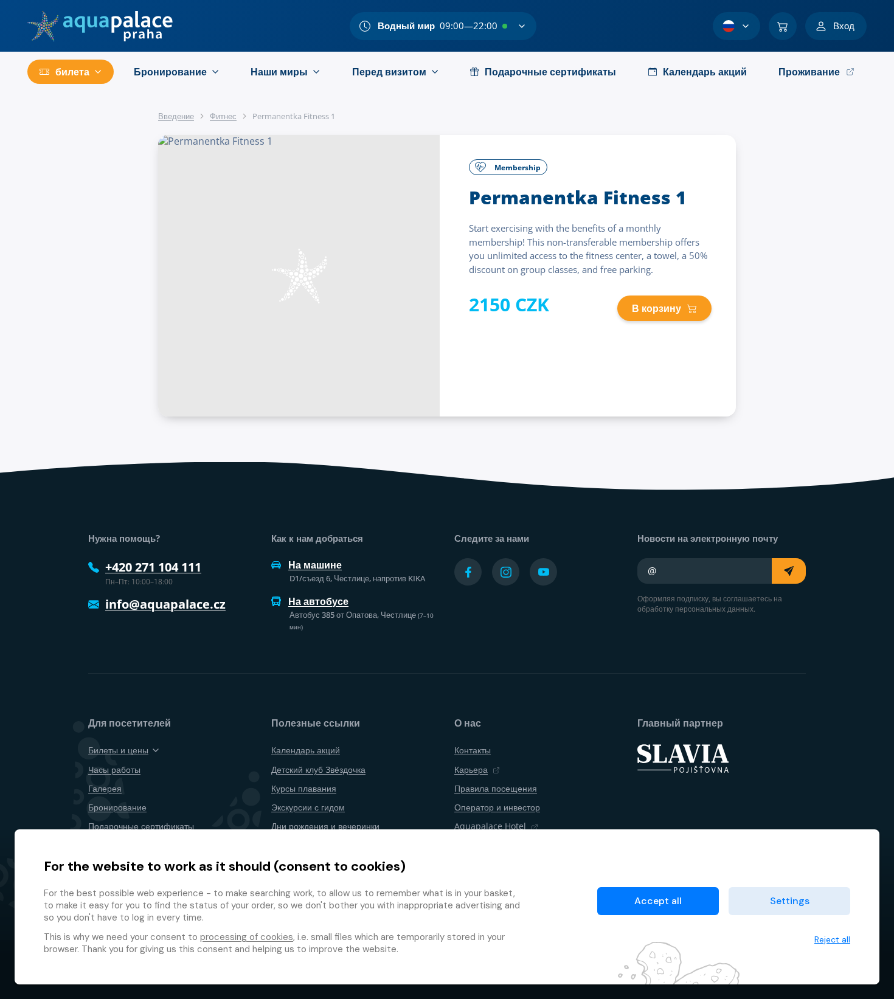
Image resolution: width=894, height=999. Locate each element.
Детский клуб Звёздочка (318, 769)
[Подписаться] (789, 571)
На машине (315, 565)
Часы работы (114, 769)
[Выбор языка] (736, 26)
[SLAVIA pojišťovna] (683, 757)
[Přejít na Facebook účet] (468, 572)
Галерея (105, 788)
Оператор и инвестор (497, 807)
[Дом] (100, 26)
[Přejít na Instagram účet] (505, 572)
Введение (176, 116)
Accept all (658, 900)
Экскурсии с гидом (308, 807)
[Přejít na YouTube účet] (543, 572)
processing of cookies (246, 937)
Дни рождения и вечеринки (325, 826)
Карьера (471, 769)
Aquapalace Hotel (490, 826)
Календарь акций (305, 750)
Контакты (472, 750)
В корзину (656, 308)
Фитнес (223, 116)
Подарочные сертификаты (141, 826)
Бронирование (117, 807)
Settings (789, 900)
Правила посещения (495, 788)
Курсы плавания (303, 788)
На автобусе (318, 601)
